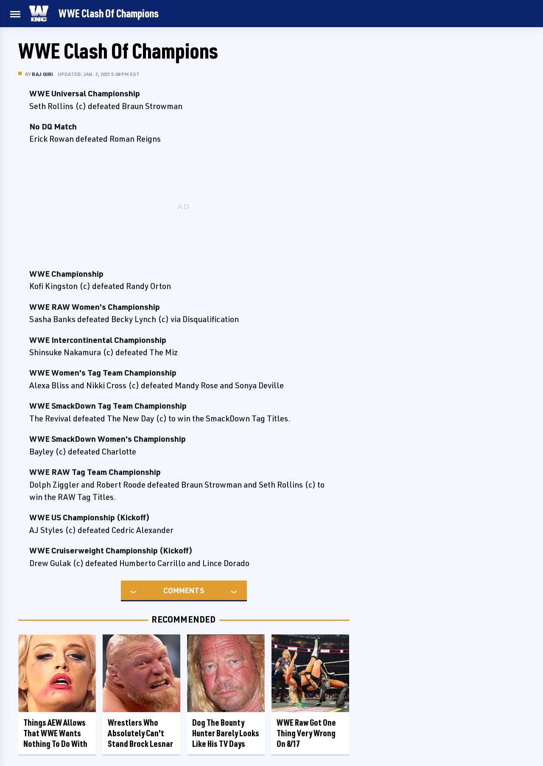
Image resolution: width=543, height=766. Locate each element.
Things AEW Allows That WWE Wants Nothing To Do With (55, 733)
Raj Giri (42, 74)
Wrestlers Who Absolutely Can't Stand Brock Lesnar (140, 733)
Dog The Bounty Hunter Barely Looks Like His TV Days (225, 733)
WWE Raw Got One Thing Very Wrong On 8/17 (306, 733)
